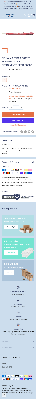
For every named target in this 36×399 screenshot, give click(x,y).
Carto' (4, 69)
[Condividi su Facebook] (21, 131)
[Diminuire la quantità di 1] (11, 107)
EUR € (15, 357)
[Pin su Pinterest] (25, 131)
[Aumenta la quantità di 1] (21, 107)
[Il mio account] (29, 15)
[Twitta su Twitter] (29, 131)
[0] (32, 15)
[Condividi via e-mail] (32, 131)
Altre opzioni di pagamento (18, 125)
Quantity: (5, 107)
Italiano (5, 357)
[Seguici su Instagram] (7, 367)
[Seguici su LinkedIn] (10, 367)
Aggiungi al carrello (18, 114)
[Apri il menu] (3, 15)
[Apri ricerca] (25, 15)
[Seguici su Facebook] (3, 367)
